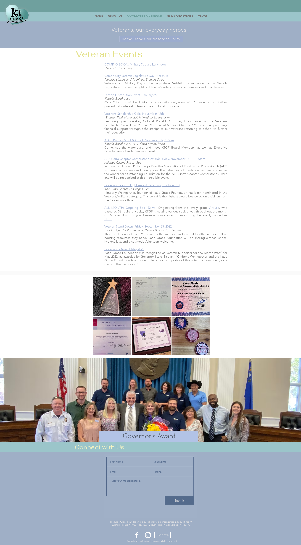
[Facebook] (137, 535)
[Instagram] (148, 535)
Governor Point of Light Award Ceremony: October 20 (142, 185)
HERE (108, 219)
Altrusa (214, 208)
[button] (203, 16)
